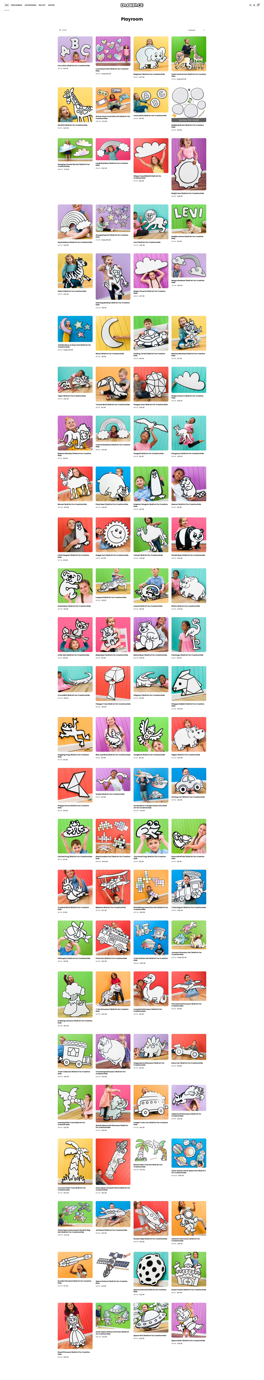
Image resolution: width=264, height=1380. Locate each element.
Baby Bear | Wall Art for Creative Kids (112, 655)
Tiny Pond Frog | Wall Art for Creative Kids (150, 857)
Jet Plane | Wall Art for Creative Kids (111, 1230)
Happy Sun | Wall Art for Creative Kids (112, 555)
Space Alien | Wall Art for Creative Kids (188, 1341)
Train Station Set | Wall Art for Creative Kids (151, 959)
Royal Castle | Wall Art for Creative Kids (188, 1290)
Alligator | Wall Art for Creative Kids (149, 695)
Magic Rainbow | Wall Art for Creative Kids (187, 281)
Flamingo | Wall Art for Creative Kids (187, 655)
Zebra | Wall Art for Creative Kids (72, 291)
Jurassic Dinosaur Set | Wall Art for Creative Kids (186, 953)
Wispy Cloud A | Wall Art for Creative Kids (149, 292)
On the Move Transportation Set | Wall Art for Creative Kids (150, 807)
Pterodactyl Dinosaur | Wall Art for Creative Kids (186, 1005)
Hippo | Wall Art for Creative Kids (185, 755)
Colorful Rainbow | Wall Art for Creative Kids (113, 446)
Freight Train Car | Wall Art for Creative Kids (151, 1124)
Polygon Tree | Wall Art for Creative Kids (113, 704)
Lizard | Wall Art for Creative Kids (148, 606)
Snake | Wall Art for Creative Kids (110, 794)
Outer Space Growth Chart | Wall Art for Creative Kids (113, 1189)
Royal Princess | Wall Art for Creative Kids (74, 1353)
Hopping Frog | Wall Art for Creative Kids (73, 756)
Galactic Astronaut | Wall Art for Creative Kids (185, 1240)
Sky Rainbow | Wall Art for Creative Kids (75, 242)
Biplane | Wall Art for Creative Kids (111, 907)
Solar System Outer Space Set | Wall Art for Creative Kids (188, 1172)
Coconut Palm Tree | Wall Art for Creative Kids (72, 1189)
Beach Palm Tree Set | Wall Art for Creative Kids (148, 1166)
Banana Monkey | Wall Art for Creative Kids (188, 355)
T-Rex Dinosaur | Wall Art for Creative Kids (112, 1010)
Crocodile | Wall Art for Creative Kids (74, 695)
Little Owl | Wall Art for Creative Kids (73, 655)
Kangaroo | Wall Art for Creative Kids (187, 453)
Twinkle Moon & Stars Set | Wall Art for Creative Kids (74, 346)
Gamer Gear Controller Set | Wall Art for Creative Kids (113, 117)
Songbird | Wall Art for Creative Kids (149, 755)
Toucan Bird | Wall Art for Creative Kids (113, 405)
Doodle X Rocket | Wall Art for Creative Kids (74, 1282)
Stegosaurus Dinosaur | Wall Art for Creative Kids (149, 1064)
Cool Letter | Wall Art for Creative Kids (150, 116)
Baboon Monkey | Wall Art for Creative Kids (74, 454)
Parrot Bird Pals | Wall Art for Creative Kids (187, 857)
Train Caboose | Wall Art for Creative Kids (74, 1073)
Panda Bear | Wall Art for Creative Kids (188, 555)
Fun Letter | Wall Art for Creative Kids (74, 66)
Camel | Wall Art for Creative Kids (148, 555)
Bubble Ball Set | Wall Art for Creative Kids (187, 126)
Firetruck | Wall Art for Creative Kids (111, 958)
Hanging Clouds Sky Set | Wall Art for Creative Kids (74, 165)
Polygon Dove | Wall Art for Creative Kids (73, 807)
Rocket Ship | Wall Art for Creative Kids (150, 1239)
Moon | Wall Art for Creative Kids (110, 354)
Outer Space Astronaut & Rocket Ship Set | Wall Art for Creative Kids (74, 1231)
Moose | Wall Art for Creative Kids (72, 504)
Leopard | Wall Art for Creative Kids (111, 597)
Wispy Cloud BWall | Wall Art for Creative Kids (147, 177)
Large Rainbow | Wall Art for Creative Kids (112, 164)
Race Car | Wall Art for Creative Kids (187, 1063)
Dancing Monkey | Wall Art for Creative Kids (113, 304)
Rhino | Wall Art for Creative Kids (185, 606)
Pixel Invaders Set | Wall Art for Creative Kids (113, 857)
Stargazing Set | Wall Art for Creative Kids (112, 236)
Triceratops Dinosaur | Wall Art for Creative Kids (111, 1073)
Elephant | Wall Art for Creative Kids (149, 74)
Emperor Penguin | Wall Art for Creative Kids (151, 505)
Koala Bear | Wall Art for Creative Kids (74, 606)
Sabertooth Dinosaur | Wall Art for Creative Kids (186, 1115)
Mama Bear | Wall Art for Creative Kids (150, 655)
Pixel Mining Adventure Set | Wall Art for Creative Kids (151, 908)
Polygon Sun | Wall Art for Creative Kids (151, 405)
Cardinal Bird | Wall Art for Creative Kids (73, 908)
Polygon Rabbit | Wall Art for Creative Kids (187, 705)
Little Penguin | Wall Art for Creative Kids (73, 556)
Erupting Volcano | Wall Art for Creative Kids (75, 1022)
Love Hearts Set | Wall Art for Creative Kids (112, 70)
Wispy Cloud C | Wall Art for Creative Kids (187, 397)
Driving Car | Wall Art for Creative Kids (188, 797)
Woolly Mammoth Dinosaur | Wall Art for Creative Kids (112, 1126)
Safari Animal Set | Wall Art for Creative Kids (188, 75)
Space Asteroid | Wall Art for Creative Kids (150, 1291)
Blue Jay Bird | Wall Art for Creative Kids (113, 755)
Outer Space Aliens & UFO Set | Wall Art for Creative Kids (112, 1333)
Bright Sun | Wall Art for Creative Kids (187, 193)
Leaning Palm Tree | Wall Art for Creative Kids (71, 1124)
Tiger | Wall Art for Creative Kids (72, 396)
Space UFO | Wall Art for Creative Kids (150, 1336)
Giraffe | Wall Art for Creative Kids (72, 125)
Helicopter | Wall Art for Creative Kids (74, 958)
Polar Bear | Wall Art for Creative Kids (112, 504)
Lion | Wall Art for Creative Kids (147, 242)
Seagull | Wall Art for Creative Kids (149, 453)
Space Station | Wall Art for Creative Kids (111, 1282)
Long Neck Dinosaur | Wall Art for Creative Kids (148, 1010)
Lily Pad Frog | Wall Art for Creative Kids (75, 857)
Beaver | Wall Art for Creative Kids (186, 504)
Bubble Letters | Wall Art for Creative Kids (187, 237)
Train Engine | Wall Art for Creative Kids (188, 907)
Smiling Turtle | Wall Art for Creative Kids (149, 355)
